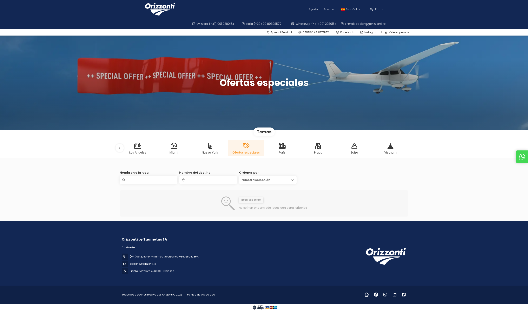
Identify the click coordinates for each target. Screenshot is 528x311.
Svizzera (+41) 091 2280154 (215, 24)
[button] (120, 148)
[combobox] (208, 180)
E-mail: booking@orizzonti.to (365, 24)
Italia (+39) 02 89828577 (264, 24)
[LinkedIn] (394, 295)
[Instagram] (385, 295)
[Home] (366, 295)
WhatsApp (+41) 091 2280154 (316, 24)
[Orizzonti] (385, 256)
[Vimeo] (403, 295)
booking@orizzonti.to (143, 264)
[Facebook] (375, 295)
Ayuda (313, 9)
